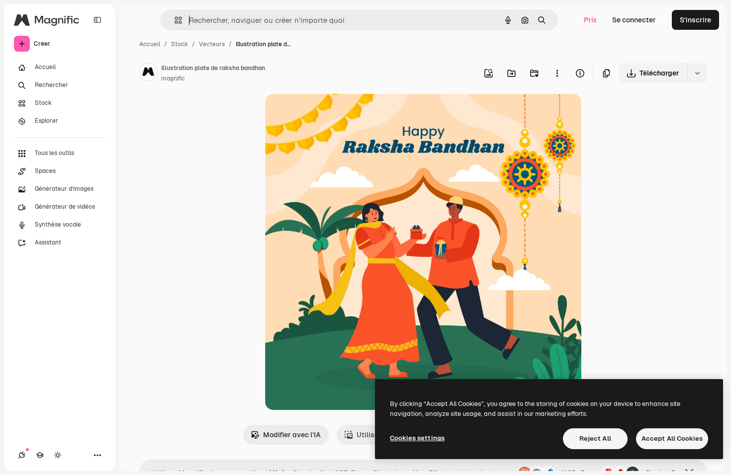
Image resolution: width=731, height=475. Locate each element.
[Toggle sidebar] (97, 20)
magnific (173, 78)
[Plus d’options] (557, 73)
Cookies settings (417, 438)
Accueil (149, 44)
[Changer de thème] (58, 455)
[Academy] (40, 455)
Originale (331, 113)
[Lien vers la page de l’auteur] (148, 73)
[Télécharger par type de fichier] (697, 73)
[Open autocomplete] (174, 20)
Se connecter (634, 19)
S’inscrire (695, 19)
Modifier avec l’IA (292, 434)
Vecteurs (212, 44)
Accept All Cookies (672, 438)
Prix (590, 19)
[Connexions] (22, 455)
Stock (179, 44)
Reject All (595, 438)
